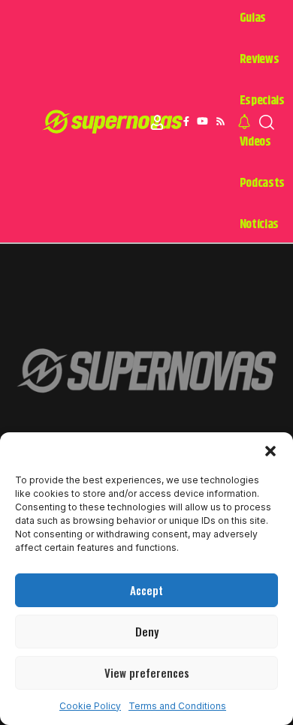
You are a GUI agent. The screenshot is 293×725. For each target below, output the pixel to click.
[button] (270, 451)
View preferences (146, 672)
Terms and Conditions (177, 705)
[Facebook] (186, 121)
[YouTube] (202, 121)
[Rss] (220, 121)
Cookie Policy (90, 705)
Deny (147, 631)
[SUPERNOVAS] (115, 122)
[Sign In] (157, 122)
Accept (146, 590)
